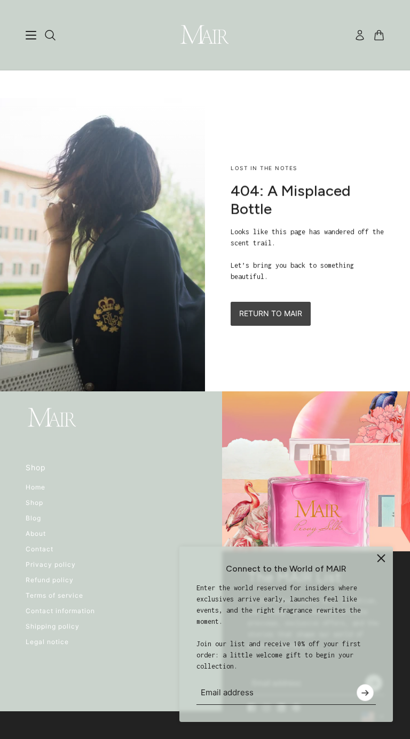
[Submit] (365, 692)
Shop (34, 503)
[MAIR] (205, 35)
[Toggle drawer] (31, 35)
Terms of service (54, 595)
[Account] (359, 35)
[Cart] (379, 35)
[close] (381, 558)
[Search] (50, 35)
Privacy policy (51, 564)
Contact (39, 549)
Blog (33, 518)
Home (35, 487)
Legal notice (47, 642)
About (36, 533)
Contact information (60, 611)
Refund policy (50, 580)
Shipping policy (53, 626)
